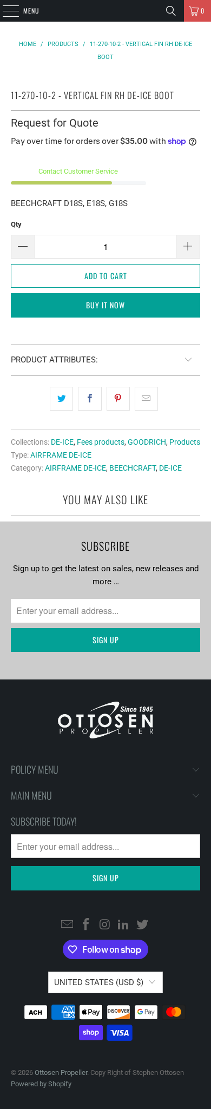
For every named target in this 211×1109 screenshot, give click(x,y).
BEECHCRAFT (132, 468)
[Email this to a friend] (146, 399)
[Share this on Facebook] (89, 399)
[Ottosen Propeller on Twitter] (143, 925)
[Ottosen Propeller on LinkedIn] (124, 925)
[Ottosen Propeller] (106, 11)
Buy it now (105, 305)
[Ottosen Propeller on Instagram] (105, 925)
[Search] (171, 11)
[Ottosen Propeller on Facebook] (86, 925)
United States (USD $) (98, 982)
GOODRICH (147, 442)
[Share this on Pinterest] (118, 399)
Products (184, 442)
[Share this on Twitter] (61, 399)
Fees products (100, 442)
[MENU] (5, 11)
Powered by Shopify (41, 1084)
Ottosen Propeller (61, 1072)
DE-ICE (62, 442)
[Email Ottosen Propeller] (68, 925)
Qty (16, 224)
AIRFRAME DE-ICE (60, 455)
